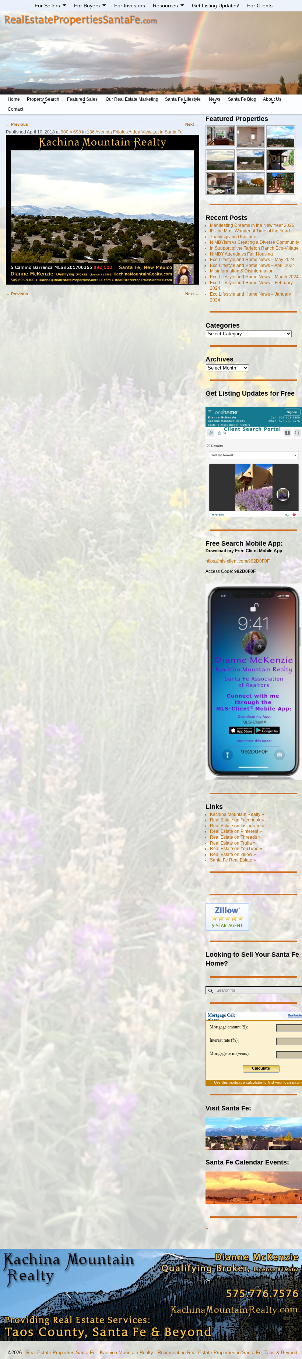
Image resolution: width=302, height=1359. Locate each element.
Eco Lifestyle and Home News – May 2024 (252, 259)
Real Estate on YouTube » (236, 848)
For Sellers (47, 5)
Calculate (261, 1068)
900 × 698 (71, 132)
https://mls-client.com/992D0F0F (238, 561)
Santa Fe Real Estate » (233, 860)
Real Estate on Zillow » (233, 854)
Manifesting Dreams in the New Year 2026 (252, 225)
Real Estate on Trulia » (233, 843)
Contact (15, 109)
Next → (192, 124)
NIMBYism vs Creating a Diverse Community (254, 242)
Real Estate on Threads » (235, 837)
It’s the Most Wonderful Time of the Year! (250, 230)
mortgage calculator (245, 1082)
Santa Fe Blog (242, 99)
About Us (272, 99)
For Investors (129, 5)
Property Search (43, 99)
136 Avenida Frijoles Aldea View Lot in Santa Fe (135, 132)
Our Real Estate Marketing (132, 99)
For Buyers (87, 5)
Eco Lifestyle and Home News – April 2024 (252, 265)
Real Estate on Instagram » (237, 825)
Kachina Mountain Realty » (237, 814)
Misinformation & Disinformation (242, 271)
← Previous (17, 124)
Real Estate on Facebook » (237, 820)
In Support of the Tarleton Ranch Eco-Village (254, 248)
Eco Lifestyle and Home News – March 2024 (254, 276)
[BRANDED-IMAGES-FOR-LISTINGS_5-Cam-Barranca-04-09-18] (102, 210)
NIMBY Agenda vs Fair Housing (241, 254)
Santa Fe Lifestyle (183, 99)
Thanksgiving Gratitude (233, 236)
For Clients (260, 5)
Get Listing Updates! (215, 5)
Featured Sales (82, 99)
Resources (165, 5)
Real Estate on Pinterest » (236, 831)
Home (14, 99)
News (214, 99)
